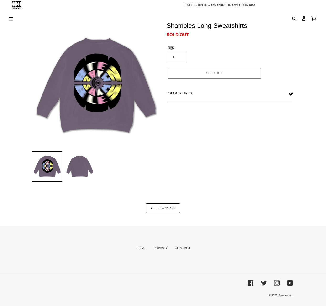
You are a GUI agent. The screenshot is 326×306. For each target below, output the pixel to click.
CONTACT (183, 248)
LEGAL (141, 248)
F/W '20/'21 (166, 208)
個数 (171, 48)
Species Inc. (286, 295)
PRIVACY (160, 248)
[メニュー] (11, 18)
